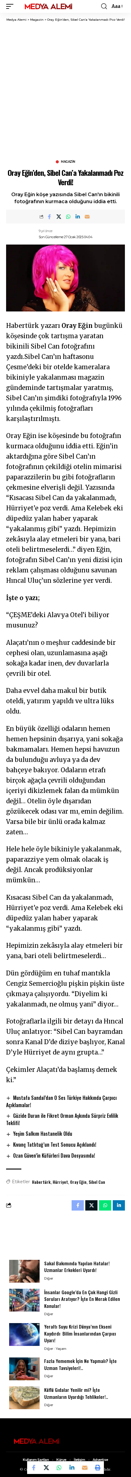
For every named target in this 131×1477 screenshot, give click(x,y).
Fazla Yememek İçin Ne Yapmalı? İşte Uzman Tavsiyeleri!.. (80, 1364)
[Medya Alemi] (48, 6)
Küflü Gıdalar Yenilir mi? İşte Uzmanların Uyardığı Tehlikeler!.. (76, 1393)
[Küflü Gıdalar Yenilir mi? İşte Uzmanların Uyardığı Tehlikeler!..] (24, 1397)
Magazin (68, 161)
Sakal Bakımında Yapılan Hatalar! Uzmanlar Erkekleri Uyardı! (77, 1267)
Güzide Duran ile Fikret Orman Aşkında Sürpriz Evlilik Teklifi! (62, 1119)
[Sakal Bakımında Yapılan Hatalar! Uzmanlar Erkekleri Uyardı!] (24, 1271)
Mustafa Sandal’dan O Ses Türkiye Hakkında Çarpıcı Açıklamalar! (61, 1101)
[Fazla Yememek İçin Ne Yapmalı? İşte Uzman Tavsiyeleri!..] (24, 1368)
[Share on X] (59, 216)
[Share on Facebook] (49, 216)
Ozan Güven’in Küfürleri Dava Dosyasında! (54, 1155)
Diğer (48, 1278)
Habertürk (41, 1182)
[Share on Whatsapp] (68, 216)
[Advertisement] (65, 90)
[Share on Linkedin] (77, 216)
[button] (11, 6)
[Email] (87, 216)
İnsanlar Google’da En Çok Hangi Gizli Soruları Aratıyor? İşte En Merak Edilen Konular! (82, 1299)
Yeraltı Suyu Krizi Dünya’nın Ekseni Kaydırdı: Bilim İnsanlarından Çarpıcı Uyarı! (80, 1333)
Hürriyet (60, 1182)
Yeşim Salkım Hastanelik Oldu (42, 1133)
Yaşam (61, 1349)
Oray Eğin (78, 1182)
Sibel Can (97, 1182)
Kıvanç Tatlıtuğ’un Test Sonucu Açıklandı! (54, 1144)
